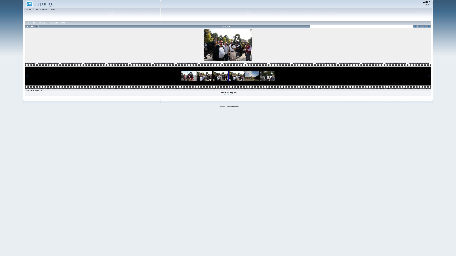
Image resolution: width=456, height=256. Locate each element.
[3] (228, 94)
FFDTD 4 (63, 23)
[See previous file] (420, 26)
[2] (226, 94)
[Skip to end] (428, 26)
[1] (225, 94)
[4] (229, 94)
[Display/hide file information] (32, 26)
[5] (231, 94)
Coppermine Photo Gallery (232, 106)
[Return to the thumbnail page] (27, 26)
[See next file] (424, 26)
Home (30, 23)
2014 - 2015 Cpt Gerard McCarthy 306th (46, 23)
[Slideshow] (36, 26)
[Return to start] (415, 26)
